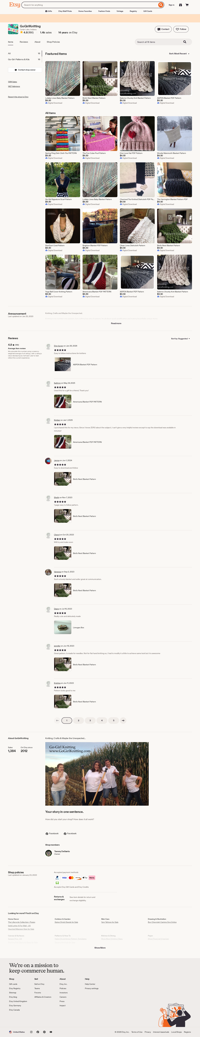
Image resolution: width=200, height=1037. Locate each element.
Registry (133, 11)
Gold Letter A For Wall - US (19, 926)
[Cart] (187, 5)
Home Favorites (85, 11)
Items (10, 42)
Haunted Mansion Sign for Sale (21, 929)
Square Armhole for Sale (65, 942)
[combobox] (89, 5)
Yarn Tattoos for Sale (109, 922)
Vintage (120, 11)
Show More (100, 947)
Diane (56, 609)
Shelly (56, 497)
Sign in (171, 5)
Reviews (24, 42)
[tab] (25, 53)
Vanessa (57, 572)
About (37, 42)
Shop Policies (53, 42)
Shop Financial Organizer (158, 939)
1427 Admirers (14, 86)
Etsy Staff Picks (65, 11)
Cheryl (57, 535)
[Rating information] (21, 32)
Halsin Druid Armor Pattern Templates (71, 939)
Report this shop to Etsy (18, 97)
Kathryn (57, 383)
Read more (116, 323)
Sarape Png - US (15, 939)
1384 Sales (12, 82)
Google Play (39, 1019)
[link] (57, 720)
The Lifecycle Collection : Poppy (21, 922)
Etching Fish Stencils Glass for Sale (23, 942)
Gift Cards (147, 11)
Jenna (56, 460)
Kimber (57, 420)
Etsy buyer (58, 346)
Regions (187, 1032)
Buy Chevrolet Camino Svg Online (162, 922)
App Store (18, 1019)
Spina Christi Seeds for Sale (66, 922)
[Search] (161, 5)
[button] (163, 29)
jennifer (57, 646)
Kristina (57, 683)
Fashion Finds (104, 11)
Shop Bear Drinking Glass (112, 939)
